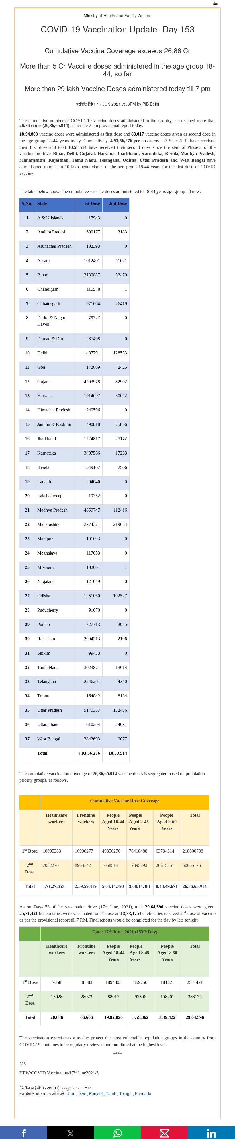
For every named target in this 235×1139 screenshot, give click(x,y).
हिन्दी (83, 1093)
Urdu (71, 1093)
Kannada (143, 1093)
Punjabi (96, 1093)
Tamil (111, 1093)
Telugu (126, 1093)
